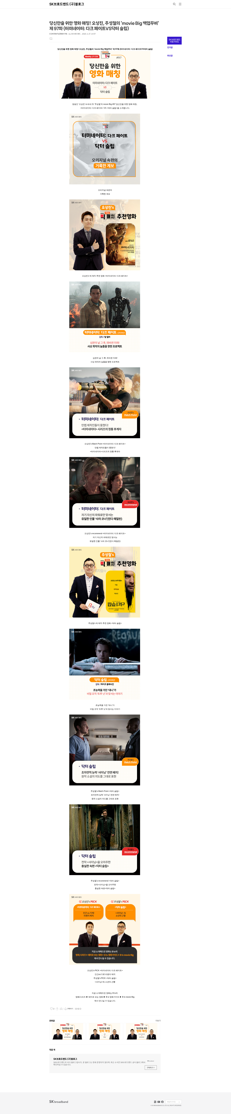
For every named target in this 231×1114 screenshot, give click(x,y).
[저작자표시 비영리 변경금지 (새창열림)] (78, 1009)
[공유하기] (57, 1008)
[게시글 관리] (61, 1008)
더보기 (158, 1021)
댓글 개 (52, 1050)
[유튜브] (159, 1102)
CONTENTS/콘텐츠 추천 (58, 34)
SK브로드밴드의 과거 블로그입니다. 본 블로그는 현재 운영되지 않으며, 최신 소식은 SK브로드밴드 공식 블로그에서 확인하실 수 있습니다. (99, 1063)
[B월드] (155, 1102)
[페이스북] (162, 1102)
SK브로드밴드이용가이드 (174, 41)
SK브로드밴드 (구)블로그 (66, 4)
